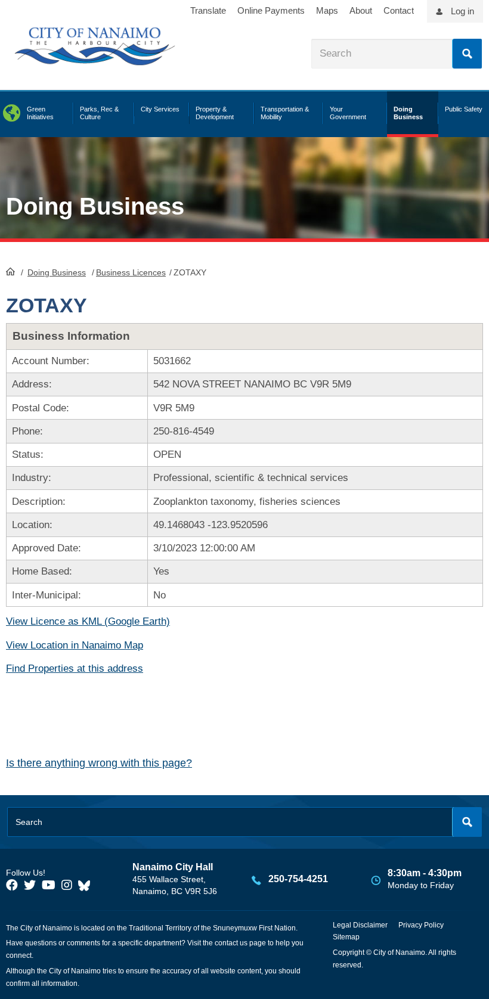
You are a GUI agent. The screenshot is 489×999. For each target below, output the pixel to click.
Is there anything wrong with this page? (99, 763)
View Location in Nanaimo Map (74, 645)
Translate (208, 10)
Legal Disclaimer (360, 925)
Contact (398, 10)
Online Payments (271, 10)
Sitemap (346, 937)
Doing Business (56, 272)
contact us (231, 943)
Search (467, 54)
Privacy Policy (421, 925)
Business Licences (131, 272)
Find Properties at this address (74, 668)
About (360, 10)
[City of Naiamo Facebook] (12, 885)
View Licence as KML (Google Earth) (88, 621)
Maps (327, 10)
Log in (462, 11)
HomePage (10, 271)
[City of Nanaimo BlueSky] (87, 885)
